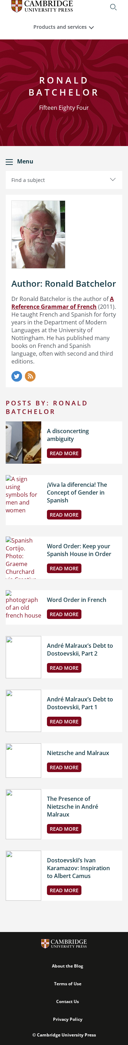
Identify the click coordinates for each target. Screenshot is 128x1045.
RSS (30, 376)
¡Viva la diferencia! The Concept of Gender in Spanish (77, 492)
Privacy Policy (67, 1019)
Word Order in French (76, 600)
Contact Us (67, 1001)
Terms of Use (67, 984)
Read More (64, 453)
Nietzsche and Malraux (78, 753)
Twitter (16, 376)
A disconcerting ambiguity (68, 435)
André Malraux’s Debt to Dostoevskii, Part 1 (80, 703)
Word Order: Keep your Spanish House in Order (79, 550)
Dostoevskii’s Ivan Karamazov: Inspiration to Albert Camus (78, 868)
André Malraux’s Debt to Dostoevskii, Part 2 (80, 649)
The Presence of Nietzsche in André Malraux (72, 806)
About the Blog (67, 966)
